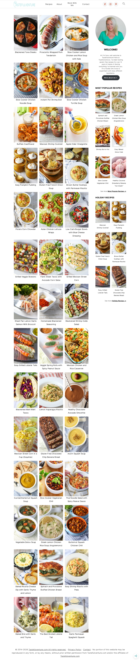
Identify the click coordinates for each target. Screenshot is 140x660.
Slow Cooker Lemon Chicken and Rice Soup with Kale (76, 55)
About (59, 4)
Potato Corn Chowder (26, 229)
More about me (110, 78)
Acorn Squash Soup (77, 454)
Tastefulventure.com (70, 656)
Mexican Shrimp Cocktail (51, 144)
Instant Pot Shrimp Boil (51, 100)
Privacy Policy (74, 650)
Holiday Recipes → (119, 301)
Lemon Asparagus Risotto (51, 409)
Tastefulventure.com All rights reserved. (47, 650)
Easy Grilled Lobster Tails (25, 365)
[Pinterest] (116, 4)
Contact (85, 4)
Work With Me (72, 4)
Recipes (48, 4)
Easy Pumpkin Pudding (25, 185)
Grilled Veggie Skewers (25, 277)
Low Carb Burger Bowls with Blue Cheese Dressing (76, 232)
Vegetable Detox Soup (26, 542)
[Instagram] (110, 4)
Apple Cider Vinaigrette (76, 144)
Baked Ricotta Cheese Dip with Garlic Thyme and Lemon (26, 589)
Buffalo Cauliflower (25, 144)
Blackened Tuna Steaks (25, 52)
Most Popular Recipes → (117, 191)
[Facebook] (105, 4)
